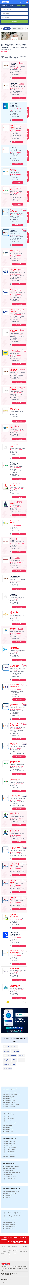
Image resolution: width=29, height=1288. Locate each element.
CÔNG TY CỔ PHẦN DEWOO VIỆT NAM (18, 542)
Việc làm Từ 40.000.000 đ (9, 1156)
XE (9, 1254)
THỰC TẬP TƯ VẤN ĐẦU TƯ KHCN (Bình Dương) (13, 915)
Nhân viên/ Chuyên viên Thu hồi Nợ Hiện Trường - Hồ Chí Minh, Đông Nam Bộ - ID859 (12, 126)
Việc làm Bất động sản (9, 1100)
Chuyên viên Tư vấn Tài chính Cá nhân (14, 685)
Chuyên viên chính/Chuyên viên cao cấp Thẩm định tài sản (14, 210)
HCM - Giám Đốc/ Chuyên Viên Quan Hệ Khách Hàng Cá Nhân (12, 290)
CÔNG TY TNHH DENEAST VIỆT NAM (17, 597)
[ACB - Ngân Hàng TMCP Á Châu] (5, 271)
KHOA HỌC (19, 1249)
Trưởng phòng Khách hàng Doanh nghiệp (14, 704)
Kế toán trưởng (12, 426)
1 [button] (7, 1002)
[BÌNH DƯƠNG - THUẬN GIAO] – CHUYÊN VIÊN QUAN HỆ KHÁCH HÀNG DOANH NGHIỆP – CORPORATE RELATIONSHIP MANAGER (14, 933)
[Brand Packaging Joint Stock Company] (5, 631)
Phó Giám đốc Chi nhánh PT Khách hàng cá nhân (15, 665)
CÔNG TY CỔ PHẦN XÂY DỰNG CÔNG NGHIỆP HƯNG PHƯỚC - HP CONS (17, 816)
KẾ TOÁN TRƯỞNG (12, 539)
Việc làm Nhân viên (8, 1170)
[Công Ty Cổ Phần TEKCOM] (5, 253)
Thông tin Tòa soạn (5, 1278)
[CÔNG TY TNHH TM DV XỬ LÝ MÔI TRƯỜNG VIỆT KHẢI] (5, 987)
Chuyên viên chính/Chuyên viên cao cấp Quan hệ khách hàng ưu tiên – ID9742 (14, 148)
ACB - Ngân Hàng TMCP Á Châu (17, 272)
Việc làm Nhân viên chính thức (11, 1191)
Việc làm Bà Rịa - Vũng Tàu (10, 1123)
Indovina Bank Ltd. (14, 353)
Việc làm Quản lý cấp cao (9, 1176)
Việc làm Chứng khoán (9, 1106)
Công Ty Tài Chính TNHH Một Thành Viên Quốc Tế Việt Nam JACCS (17, 764)
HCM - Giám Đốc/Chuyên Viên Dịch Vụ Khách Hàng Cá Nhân (13, 269)
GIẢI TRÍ (14, 1253)
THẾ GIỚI (4, 1251)
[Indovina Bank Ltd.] (5, 353)
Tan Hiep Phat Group (15, 505)
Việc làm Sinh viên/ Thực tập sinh (11, 1166)
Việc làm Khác (7, 1197)
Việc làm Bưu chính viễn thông (11, 1104)
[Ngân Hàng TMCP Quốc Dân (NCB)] (5, 866)
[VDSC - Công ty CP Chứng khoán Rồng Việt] (5, 486)
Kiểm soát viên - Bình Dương (13, 170)
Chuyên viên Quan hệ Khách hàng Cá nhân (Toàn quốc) (15, 796)
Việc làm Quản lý (7, 1174)
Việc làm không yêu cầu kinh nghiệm (12, 1216)
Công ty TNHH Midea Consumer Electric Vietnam (18, 650)
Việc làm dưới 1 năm (8, 1220)
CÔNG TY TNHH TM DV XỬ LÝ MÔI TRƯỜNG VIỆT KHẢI (17, 988)
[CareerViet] (19, 1241)
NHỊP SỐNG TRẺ (14, 1247)
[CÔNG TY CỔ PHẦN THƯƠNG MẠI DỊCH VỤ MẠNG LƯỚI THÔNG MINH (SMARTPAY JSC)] (5, 106)
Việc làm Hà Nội (7, 1116)
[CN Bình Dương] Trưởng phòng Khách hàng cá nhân (15, 576)
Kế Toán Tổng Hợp (11, 558)
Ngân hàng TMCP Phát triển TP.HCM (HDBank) (15, 233)
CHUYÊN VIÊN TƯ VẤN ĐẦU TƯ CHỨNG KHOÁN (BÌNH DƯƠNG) (15, 484)
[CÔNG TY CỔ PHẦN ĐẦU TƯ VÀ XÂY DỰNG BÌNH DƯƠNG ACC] (5, 971)
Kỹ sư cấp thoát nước (10, 1055)
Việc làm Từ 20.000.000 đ (9, 1152)
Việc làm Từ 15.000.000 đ (9, 1150)
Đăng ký (19, 5)
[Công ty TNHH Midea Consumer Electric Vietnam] (5, 649)
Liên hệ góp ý (4, 1282)
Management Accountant (13, 594)
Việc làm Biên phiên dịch (9, 1102)
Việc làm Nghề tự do (8, 1195)
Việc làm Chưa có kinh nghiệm (11, 1218)
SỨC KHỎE (19, 1251)
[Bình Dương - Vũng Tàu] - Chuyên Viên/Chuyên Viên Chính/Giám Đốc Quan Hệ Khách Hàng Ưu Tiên (13, 84)
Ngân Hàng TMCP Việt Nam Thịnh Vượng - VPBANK (15, 129)
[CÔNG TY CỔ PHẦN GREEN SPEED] (5, 523)
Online (15, 1060)
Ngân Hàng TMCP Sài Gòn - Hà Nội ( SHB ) (16, 213)
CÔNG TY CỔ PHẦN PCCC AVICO (18, 448)
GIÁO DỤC (25, 1246)
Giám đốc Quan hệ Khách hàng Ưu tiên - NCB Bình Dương (12, 898)
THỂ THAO (20, 1246)
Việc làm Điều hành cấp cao (10, 1179)
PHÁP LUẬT (3, 1253)
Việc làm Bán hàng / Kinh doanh (11, 1094)
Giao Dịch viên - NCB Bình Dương (12, 881)
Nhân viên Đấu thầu (11, 813)
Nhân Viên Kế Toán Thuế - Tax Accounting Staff (13, 629)
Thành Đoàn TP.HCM (5, 1279)
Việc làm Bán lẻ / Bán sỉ (9, 1096)
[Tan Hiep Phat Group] (5, 504)
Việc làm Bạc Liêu (7, 1125)
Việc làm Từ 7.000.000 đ (9, 1145)
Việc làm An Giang (7, 1121)
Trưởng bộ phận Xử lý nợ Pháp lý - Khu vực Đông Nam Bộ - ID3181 (12, 188)
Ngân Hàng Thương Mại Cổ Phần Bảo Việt (15, 172)
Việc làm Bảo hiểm (8, 1098)
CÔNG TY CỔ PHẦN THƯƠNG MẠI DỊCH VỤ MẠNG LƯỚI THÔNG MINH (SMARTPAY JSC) (16, 107)
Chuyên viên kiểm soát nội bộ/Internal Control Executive (15, 521)
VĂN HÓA (14, 1250)
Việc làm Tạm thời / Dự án (9, 1193)
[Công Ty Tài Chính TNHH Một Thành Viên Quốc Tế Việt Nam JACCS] (5, 763)
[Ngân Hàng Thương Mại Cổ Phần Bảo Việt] (5, 172)
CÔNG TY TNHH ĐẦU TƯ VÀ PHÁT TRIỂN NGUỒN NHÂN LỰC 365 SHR (17, 429)
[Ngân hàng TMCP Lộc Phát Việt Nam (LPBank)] (5, 65)
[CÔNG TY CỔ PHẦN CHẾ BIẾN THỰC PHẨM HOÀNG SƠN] (5, 614)
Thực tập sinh (8, 1068)
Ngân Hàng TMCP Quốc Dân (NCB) (16, 867)
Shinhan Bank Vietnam (15, 936)
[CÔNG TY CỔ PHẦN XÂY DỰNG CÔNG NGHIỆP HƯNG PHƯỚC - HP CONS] (5, 815)
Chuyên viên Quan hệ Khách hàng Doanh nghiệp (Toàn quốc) (15, 724)
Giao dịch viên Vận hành (14, 744)
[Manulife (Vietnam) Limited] (5, 332)
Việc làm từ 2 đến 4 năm (9, 1222)
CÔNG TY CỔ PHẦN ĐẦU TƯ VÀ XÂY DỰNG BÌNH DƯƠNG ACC (17, 970)
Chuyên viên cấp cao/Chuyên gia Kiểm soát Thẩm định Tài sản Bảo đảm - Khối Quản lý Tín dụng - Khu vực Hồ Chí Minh (13, 864)
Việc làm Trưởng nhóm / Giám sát (11, 1172)
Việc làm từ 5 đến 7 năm (9, 1224)
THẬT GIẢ (25, 1251)
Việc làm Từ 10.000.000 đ (9, 1147)
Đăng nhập (25, 5)
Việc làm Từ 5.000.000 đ (9, 1143)
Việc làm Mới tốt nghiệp (9, 1168)
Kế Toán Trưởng (14, 968)
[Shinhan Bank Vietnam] (5, 935)
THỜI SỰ (4, 1249)
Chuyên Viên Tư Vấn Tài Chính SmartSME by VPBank (13, 104)
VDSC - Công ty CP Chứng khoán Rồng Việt (16, 487)
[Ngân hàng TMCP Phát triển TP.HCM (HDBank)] (5, 232)
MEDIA (3, 1246)
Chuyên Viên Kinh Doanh (11, 1046)
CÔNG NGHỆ (9, 1251)
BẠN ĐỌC (25, 1249)
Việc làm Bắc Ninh (8, 1131)
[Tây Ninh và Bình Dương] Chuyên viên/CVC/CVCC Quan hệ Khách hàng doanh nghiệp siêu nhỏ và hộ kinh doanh (14, 369)
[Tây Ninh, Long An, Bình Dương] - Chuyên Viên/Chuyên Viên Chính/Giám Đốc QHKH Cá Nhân (13, 63)
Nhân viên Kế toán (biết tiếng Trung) (14, 647)
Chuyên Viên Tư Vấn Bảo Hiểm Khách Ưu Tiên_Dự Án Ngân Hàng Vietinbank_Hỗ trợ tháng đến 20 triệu (14, 330)
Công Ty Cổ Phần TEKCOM (16, 253)
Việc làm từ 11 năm (7, 1228)
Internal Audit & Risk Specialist (13, 502)
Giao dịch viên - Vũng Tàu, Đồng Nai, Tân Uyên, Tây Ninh (15, 951)
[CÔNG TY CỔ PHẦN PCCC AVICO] (5, 447)
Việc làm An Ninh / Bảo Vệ (9, 1092)
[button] (24, 2)
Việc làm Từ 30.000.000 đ (9, 1154)
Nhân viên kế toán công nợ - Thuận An (15, 985)
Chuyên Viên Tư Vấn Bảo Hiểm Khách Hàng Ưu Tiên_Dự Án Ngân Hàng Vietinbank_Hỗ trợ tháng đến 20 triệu (14, 388)
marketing (6, 1051)
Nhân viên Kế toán (11, 251)
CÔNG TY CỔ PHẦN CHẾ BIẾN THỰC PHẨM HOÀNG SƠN (17, 615)
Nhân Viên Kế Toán (13, 445)
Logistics (21, 1060)
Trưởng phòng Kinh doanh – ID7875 (14, 463)
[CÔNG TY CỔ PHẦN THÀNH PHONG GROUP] (5, 410)
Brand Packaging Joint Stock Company (17, 631)
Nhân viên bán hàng (9, 1064)
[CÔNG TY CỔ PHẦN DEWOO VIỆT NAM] (5, 541)
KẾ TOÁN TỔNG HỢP (14, 612)
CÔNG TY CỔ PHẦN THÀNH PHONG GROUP (16, 411)
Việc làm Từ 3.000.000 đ (9, 1141)
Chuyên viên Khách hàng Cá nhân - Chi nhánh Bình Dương (12, 351)
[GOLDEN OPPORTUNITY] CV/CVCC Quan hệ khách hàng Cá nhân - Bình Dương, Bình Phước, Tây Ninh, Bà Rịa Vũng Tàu (14, 230)
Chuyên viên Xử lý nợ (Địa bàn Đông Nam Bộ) (15, 848)
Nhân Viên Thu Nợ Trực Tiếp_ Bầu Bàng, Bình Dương (15, 779)
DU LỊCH (9, 1257)
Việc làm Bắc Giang (8, 1129)
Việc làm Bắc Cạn (7, 1127)
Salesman (21, 1055)
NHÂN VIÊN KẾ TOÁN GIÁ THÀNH (15, 408)
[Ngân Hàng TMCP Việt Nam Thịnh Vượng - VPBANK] (5, 128)
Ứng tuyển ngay (19, 77)
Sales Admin (15, 1051)
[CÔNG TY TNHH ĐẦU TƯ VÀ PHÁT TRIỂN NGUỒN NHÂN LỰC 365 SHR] (5, 428)
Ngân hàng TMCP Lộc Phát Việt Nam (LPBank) (17, 66)
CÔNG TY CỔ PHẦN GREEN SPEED (16, 524)
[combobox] (14, 9)
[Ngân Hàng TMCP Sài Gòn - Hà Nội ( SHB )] (5, 212)
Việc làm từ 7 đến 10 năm (9, 1226)
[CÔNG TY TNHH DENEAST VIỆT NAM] (5, 596)
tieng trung (7, 1060)
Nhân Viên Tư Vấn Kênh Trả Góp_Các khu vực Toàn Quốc (15, 761)
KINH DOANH (9, 1247)
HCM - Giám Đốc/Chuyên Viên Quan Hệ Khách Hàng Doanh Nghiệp (13, 310)
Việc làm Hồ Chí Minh (8, 1119)
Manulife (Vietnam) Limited (16, 333)
